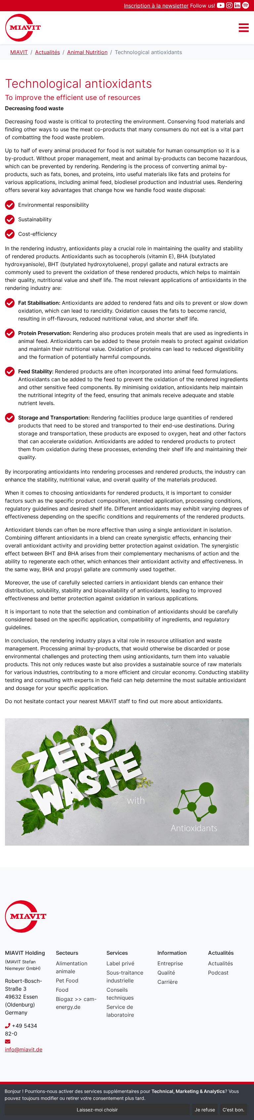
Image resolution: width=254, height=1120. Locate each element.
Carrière (167, 982)
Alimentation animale (71, 967)
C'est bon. (233, 1109)
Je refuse (205, 1109)
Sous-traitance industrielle (124, 976)
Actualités (220, 963)
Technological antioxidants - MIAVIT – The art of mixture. (23, 28)
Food (62, 989)
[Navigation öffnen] (244, 27)
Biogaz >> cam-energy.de (76, 1003)
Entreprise (170, 963)
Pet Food (67, 980)
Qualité (166, 972)
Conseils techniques (120, 993)
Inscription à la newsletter (156, 5)
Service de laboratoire (120, 1011)
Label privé (120, 963)
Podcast (218, 972)
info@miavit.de (23, 1049)
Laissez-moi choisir (97, 1109)
